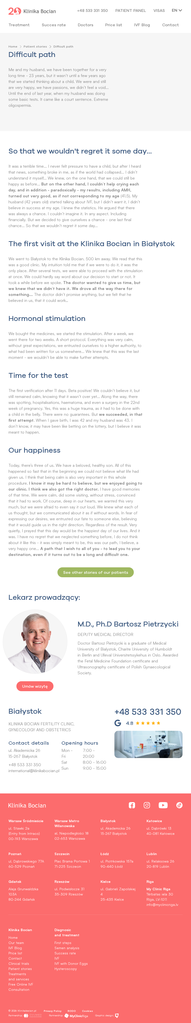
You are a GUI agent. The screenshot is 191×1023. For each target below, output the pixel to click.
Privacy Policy (52, 1010)
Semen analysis (66, 948)
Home (12, 46)
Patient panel (130, 10)
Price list (15, 953)
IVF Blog (142, 25)
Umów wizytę (35, 686)
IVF (56, 958)
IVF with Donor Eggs (71, 963)
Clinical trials (18, 963)
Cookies (87, 1010)
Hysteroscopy (65, 969)
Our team (16, 943)
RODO (72, 1010)
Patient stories (35, 46)
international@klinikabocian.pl (33, 770)
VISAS (159, 10)
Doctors (85, 25)
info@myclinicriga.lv (162, 904)
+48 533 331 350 (92, 10)
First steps (62, 943)
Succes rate (54, 25)
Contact (15, 958)
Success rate (65, 953)
